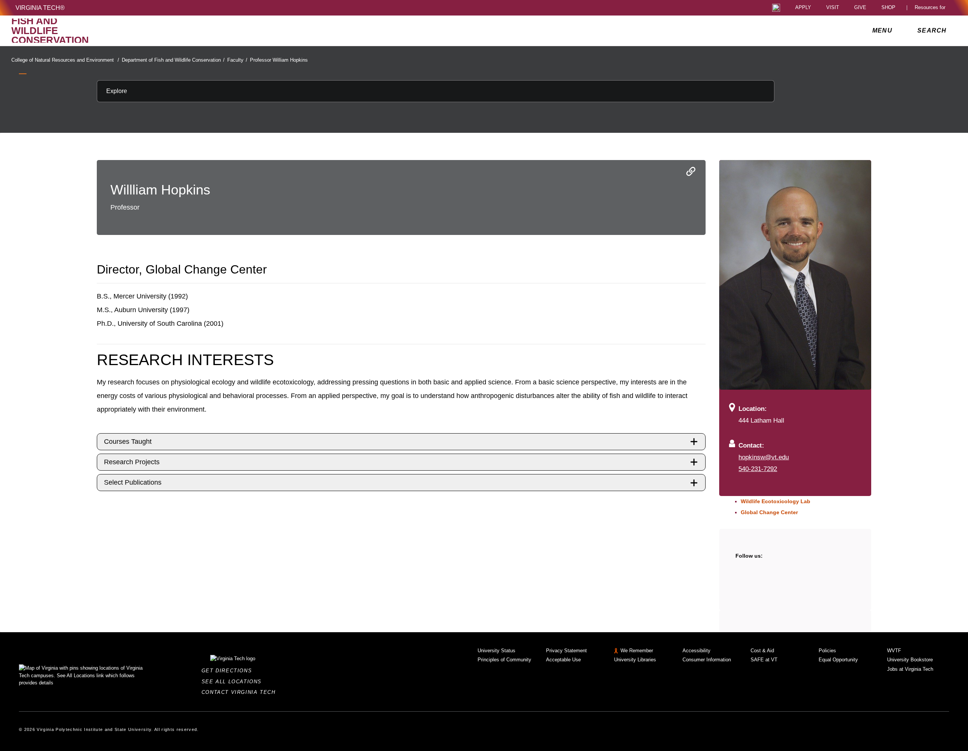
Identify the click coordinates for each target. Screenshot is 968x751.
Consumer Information (707, 659)
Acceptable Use (563, 659)
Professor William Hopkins (279, 60)
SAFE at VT (764, 659)
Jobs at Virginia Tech (910, 669)
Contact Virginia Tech (241, 692)
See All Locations (234, 681)
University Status (496, 650)
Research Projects (132, 462)
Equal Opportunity (838, 659)
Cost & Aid (762, 650)
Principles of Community (504, 659)
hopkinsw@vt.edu (763, 457)
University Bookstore (910, 659)
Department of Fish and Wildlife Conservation (173, 60)
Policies (827, 650)
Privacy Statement (566, 650)
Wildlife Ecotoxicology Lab (775, 501)
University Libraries (635, 659)
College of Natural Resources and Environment (65, 60)
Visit (832, 7)
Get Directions (229, 670)
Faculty (237, 60)
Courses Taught (128, 441)
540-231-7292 (757, 469)
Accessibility (696, 650)
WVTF (894, 650)
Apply (803, 7)
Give (860, 7)
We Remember (637, 650)
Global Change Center (769, 512)
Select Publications (132, 482)
